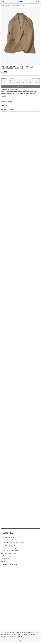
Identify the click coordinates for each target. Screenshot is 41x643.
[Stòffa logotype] (20, 2)
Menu (3, 1)
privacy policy (19, 636)
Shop (2, 5)
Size (7, 78)
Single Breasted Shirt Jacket (18, 5)
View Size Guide (36, 78)
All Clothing (7, 5)
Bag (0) (37, 2)
